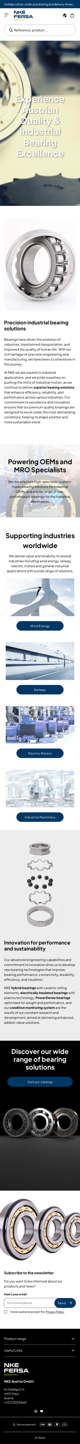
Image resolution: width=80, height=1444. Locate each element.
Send (62, 1303)
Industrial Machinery (40, 817)
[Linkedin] (36, 1411)
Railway (40, 690)
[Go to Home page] (23, 15)
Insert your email (15, 1294)
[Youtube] (41, 1411)
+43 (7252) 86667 (15, 1402)
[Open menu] (6, 14)
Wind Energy (40, 626)
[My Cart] (72, 15)
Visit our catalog (40, 1082)
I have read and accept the (37, 1311)
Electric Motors (40, 753)
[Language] (64, 15)
